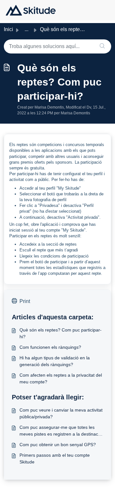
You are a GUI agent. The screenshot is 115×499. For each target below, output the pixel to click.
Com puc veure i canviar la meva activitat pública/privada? (61, 413)
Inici (8, 29)
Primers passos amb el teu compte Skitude (54, 458)
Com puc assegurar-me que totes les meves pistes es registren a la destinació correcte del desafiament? (60, 431)
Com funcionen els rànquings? (50, 347)
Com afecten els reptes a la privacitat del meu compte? (60, 378)
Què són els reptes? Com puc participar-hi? (60, 333)
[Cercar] (102, 46)
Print (24, 301)
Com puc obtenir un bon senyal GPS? (57, 444)
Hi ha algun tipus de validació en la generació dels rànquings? (54, 361)
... (26, 29)
